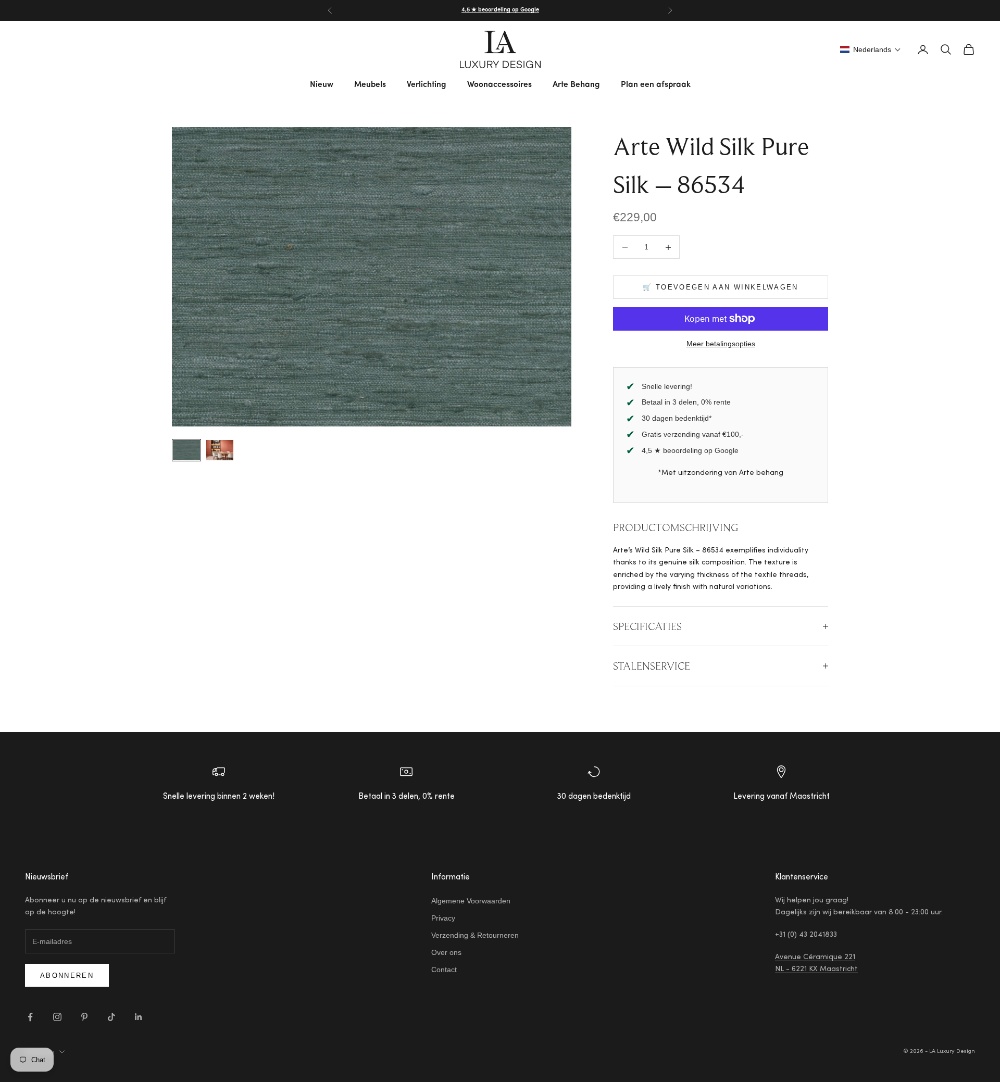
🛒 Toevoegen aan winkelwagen (720, 287)
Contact (444, 969)
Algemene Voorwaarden (470, 901)
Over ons (446, 952)
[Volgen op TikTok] (111, 1017)
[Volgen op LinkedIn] (138, 1017)
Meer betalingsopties (720, 343)
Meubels (370, 85)
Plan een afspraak (656, 85)
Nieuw (321, 85)
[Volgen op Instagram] (57, 1017)
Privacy (443, 918)
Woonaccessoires (499, 85)
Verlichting (426, 85)
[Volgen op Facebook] (30, 1017)
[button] (870, 49)
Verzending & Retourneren (475, 935)
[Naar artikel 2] (219, 450)
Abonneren (67, 975)
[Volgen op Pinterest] (84, 1017)
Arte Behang (576, 85)
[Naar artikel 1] (186, 450)
